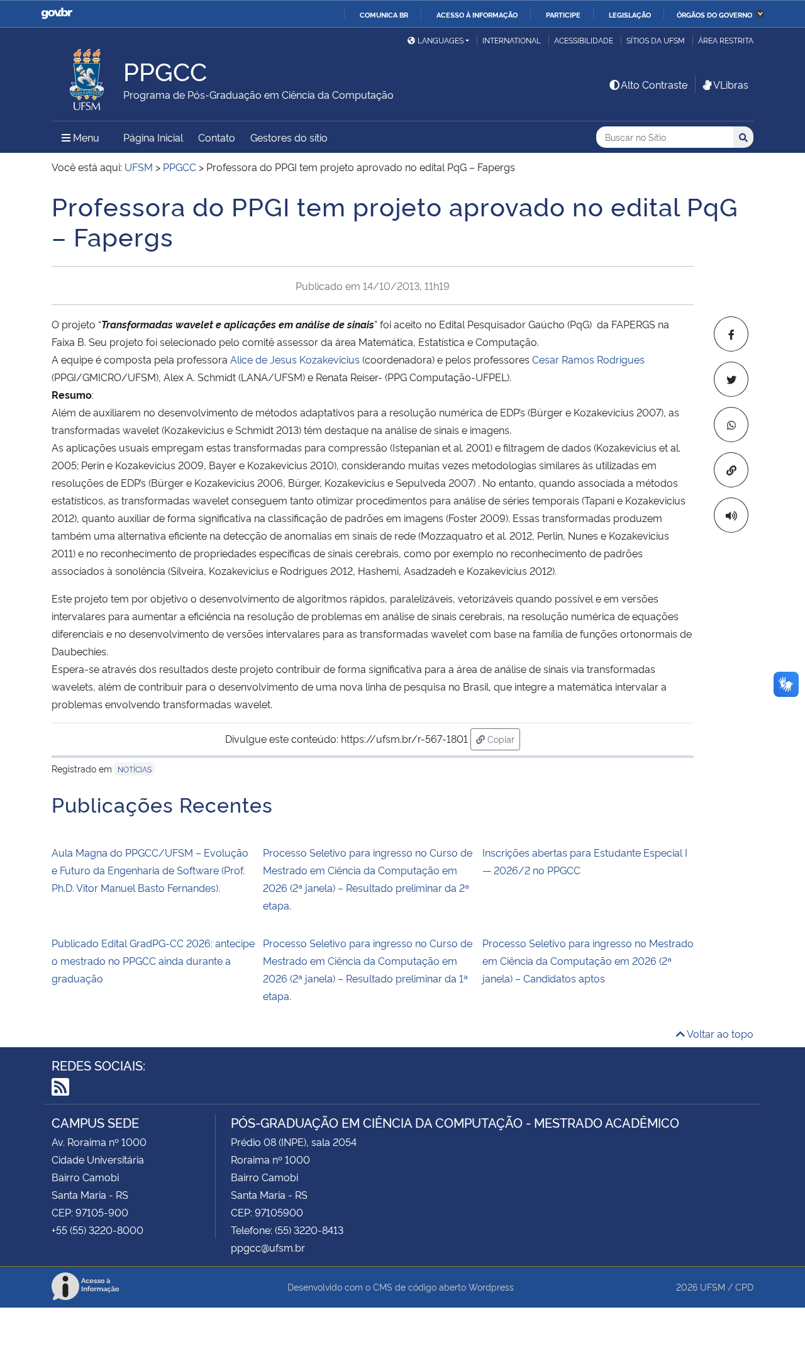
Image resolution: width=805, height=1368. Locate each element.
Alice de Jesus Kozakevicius (295, 359)
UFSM (712, 1287)
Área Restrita (725, 40)
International (511, 40)
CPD (744, 1287)
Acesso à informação (477, 14)
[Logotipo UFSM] (87, 76)
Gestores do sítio (289, 137)
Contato (216, 137)
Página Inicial (153, 137)
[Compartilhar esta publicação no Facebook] (731, 334)
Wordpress (491, 1287)
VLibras (730, 84)
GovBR (56, 13)
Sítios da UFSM (655, 40)
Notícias (135, 769)
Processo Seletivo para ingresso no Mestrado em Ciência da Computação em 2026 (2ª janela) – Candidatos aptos (588, 960)
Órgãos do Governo (714, 14)
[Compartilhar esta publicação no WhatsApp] (731, 424)
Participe (563, 14)
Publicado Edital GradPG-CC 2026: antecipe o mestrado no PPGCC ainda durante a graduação (153, 960)
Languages (441, 40)
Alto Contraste (654, 84)
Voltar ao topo (719, 1033)
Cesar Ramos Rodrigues (588, 359)
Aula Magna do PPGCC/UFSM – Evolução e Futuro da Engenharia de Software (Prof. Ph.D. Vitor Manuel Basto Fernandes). (150, 869)
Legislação (630, 14)
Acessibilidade (583, 40)
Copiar (502, 738)
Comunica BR (384, 14)
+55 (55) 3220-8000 (97, 1230)
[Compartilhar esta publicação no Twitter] (731, 379)
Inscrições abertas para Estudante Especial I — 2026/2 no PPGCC (584, 861)
